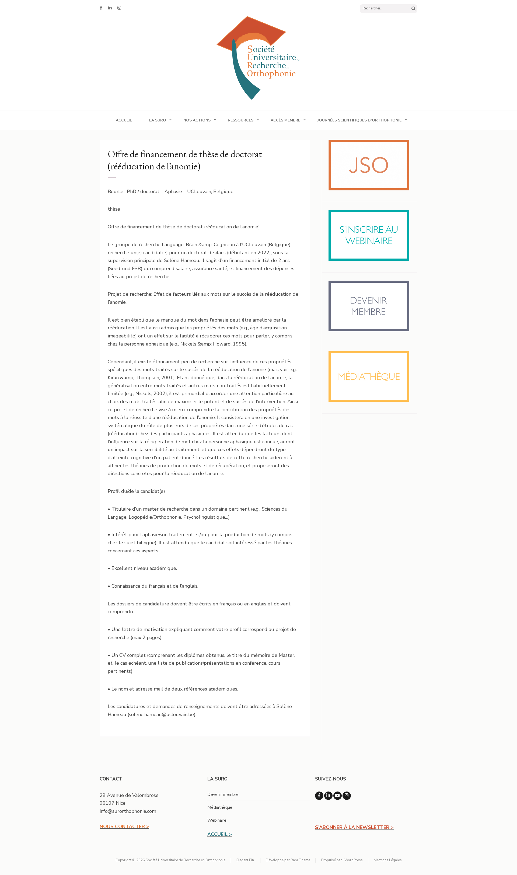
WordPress (353, 860)
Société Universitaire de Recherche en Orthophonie (185, 860)
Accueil (124, 120)
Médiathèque (219, 807)
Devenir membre (223, 794)
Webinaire (216, 820)
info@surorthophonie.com (128, 811)
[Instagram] (119, 8)
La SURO (157, 120)
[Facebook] (101, 8)
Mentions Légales (388, 860)
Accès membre (285, 120)
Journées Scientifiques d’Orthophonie (359, 120)
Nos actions (197, 120)
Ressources (240, 120)
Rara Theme (300, 860)
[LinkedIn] (110, 8)
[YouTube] (337, 796)
